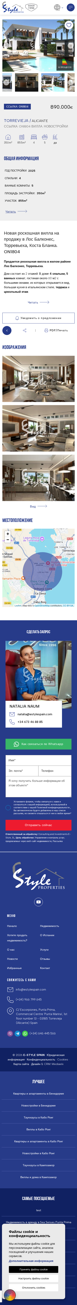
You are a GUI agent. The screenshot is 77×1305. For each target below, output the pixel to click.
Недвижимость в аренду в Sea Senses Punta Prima (38, 1222)
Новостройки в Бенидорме (38, 1105)
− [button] (8, 539)
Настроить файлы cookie (33, 1278)
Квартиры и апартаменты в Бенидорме (38, 1093)
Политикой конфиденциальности (53, 807)
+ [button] (8, 533)
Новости (12, 959)
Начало (12, 926)
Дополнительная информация (31, 1261)
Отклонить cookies (33, 1287)
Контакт (45, 968)
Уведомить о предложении (41, 318)
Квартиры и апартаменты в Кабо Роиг (38, 1141)
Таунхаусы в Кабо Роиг (38, 1117)
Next (71, 45)
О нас (11, 949)
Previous (6, 45)
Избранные (14, 968)
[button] (24, 330)
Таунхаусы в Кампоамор (38, 1165)
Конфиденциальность (41, 1059)
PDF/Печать (59, 330)
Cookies (62, 1059)
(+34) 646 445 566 (43, 1033)
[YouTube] (38, 902)
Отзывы (45, 959)
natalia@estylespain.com (35, 714)
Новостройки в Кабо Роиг (38, 1153)
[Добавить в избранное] (69, 25)
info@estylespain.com (31, 989)
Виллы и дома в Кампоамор (38, 1177)
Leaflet (18, 605)
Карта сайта (21, 1064)
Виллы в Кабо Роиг (38, 1129)
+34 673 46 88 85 (30, 722)
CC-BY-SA (68, 605)
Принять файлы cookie (34, 1269)
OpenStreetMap (42, 605)
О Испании (47, 935)
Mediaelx (58, 1064)
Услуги (44, 949)
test (38, 1210)
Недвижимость (49, 926)
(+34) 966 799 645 (29, 999)
